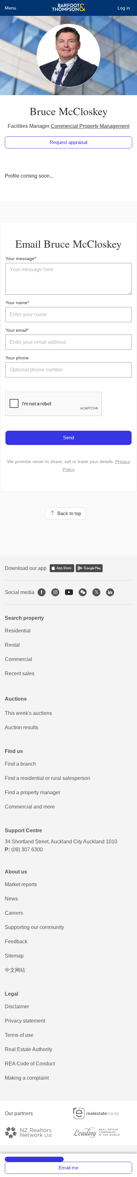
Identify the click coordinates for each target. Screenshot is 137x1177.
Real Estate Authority (28, 1049)
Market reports (21, 884)
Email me (68, 1167)
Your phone (17, 357)
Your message (19, 258)
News (11, 898)
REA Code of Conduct (30, 1063)
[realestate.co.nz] (101, 1113)
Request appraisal (68, 142)
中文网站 (15, 970)
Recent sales (19, 673)
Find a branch (20, 764)
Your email (16, 330)
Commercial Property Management (90, 126)
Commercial (18, 659)
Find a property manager (32, 792)
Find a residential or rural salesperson (47, 778)
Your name (16, 302)
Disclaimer (17, 1006)
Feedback (16, 941)
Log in (124, 7)
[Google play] (89, 568)
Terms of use (19, 1035)
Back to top (68, 513)
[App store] (62, 568)
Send (68, 437)
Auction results (21, 727)
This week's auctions (28, 713)
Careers (14, 913)
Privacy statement (25, 1020)
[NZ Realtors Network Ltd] (34, 1132)
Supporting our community (34, 927)
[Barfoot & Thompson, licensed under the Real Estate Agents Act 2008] (68, 8)
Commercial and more (30, 806)
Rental (12, 645)
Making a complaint (27, 1078)
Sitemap (14, 955)
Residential (18, 630)
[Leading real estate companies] (102, 1132)
